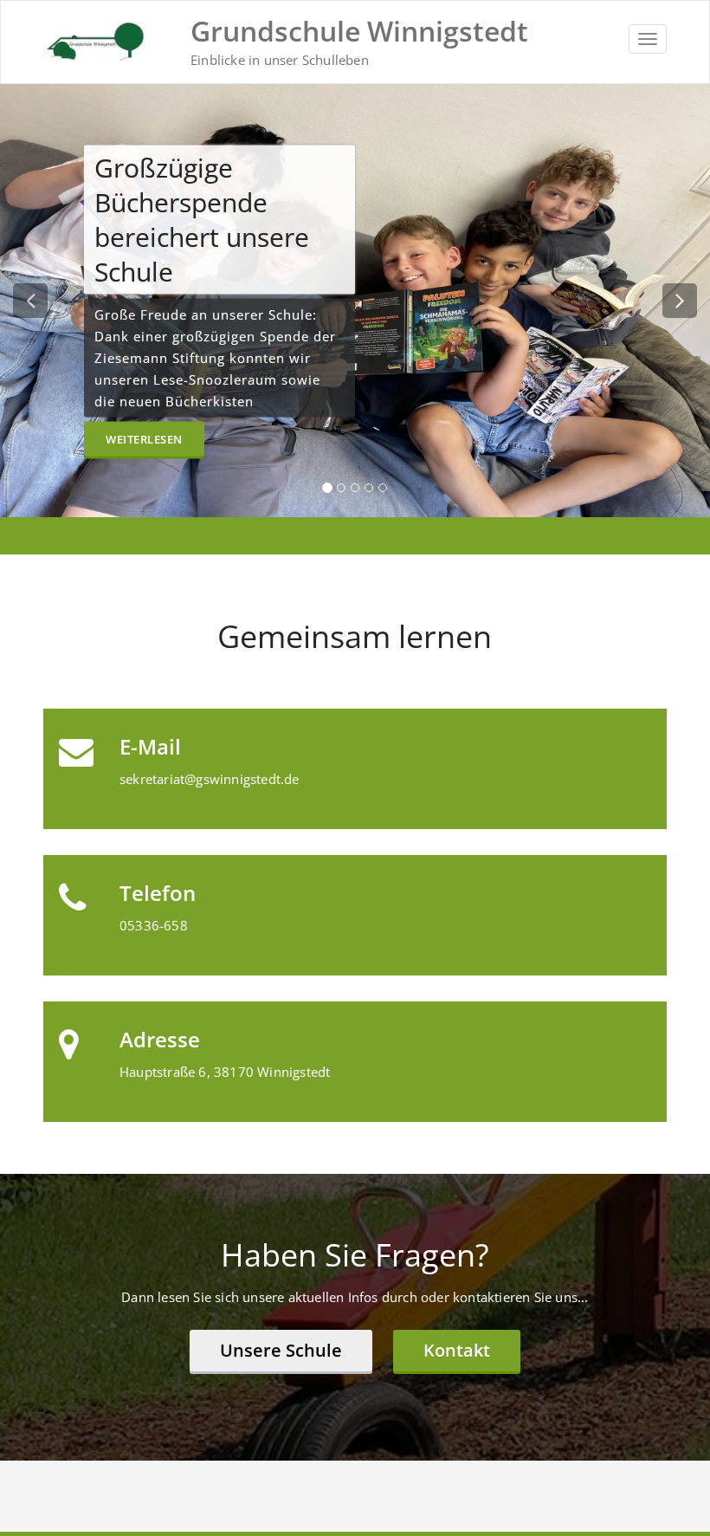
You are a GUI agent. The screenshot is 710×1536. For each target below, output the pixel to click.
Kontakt (456, 1350)
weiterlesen (144, 456)
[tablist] (355, 491)
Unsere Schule (281, 1350)
